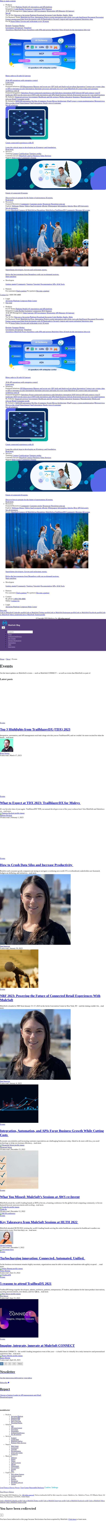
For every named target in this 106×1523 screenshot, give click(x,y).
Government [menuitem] (33, 97)
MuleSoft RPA (15, 1418)
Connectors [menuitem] (37, 9)
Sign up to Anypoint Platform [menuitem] (25, 15)
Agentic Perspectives (14, 640)
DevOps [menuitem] (34, 101)
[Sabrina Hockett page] (12, 813)
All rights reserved (64, 618)
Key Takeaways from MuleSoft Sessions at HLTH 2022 (39, 1222)
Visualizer (27, 28)
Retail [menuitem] (14, 99)
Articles (13, 1469)
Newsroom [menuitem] (47, 204)
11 (14, 1364)
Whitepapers (15, 1466)
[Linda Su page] (9, 1207)
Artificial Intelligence (15, 636)
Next (20, 1364)
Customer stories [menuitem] (36, 204)
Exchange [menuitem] (28, 9)
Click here (72, 1519)
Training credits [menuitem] (35, 154)
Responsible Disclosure (36, 1487)
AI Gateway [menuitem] (70, 11)
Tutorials (36, 284)
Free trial (9, 303)
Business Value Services (18, 1443)
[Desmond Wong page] (12, 1145)
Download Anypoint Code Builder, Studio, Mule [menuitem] (55, 15)
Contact (26, 1487)
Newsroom (14, 1481)
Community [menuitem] (24, 204)
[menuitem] (56, 44)
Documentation (46, 284)
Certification (15, 1439)
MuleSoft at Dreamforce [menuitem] (36, 210)
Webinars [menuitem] (15, 206)
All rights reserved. (28, 1495)
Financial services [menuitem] (21, 97)
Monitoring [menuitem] (51, 11)
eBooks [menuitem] (44, 206)
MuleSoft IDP (15, 1419)
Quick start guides (16, 1452)
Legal (2, 1487)
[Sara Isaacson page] (35, 944)
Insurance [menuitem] (76, 97)
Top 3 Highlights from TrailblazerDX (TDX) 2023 (35, 729)
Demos (13, 1459)
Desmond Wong (6, 1147)
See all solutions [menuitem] (12, 105)
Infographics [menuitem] (62, 206)
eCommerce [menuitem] (42, 101)
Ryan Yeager (4, 753)
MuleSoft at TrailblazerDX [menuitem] (56, 210)
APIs (9, 645)
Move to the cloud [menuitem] (12, 103)
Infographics (15, 1467)
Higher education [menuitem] (65, 97)
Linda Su (3, 1209)
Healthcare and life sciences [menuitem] (48, 97)
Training (29, 284)
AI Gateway (19, 28)
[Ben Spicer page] (10, 1294)
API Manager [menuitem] (60, 11)
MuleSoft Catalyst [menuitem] (26, 156)
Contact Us (4, 295)
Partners (13, 1479)
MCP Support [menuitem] (47, 9)
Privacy (17, 1487)
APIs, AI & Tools (58, 284)
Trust (22, 1487)
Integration (11, 647)
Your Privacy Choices (7, 1492)
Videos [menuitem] (27, 206)
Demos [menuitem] (21, 206)
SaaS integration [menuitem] (36, 103)
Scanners (15, 26)
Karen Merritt (5, 1358)
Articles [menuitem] (70, 206)
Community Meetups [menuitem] (74, 210)
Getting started (11, 284)
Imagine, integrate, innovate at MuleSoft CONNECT (37, 1345)
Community (21, 284)
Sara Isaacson (5, 946)
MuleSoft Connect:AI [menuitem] (19, 210)
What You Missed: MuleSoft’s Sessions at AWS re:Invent (40, 1197)
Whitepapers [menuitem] (52, 206)
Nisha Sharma (5, 1271)
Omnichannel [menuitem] (25, 103)
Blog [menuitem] (75, 206)
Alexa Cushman (6, 1245)
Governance (10, 28)
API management (16, 1428)
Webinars (14, 1457)
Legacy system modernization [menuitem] (82, 101)
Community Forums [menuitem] (28, 158)
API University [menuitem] (83, 206)
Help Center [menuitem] (16, 158)
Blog (12, 1471)
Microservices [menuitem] (99, 101)
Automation (12, 642)
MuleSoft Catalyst (16, 1441)
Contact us (14, 1454)
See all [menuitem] (8, 13)
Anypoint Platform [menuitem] (13, 301)
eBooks (13, 1464)
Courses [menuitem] (15, 154)
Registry (9, 26)
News (10, 634)
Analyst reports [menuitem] (35, 206)
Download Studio (16, 1423)
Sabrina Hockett (6, 815)
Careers (13, 1484)
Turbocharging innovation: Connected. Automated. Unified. (42, 1258)
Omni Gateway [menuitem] (28, 11)
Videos (13, 1461)
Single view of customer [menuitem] (52, 103)
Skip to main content (8, 1)
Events (2, 723)
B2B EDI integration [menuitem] (23, 101)
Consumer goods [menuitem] (23, 99)
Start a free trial (16, 1421)
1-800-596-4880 (19, 599)
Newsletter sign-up (17, 1482)
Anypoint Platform (17, 1416)
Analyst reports (16, 1462)
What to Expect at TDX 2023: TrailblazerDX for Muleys (40, 803)
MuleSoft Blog (14, 625)
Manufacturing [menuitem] (86, 97)
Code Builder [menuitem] (19, 9)
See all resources (12, 208)
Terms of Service (9, 1487)
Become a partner (42, 291)
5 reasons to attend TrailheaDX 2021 (25, 1283)
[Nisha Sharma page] (11, 1269)
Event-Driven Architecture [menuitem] (57, 101)
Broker (21, 26)
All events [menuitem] (86, 210)
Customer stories (16, 1476)
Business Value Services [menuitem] (42, 156)
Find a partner (21, 291)
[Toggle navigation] (3, 627)
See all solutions (16, 1434)
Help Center (15, 1446)
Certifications (24, 154)
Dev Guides (12, 638)
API (12, 1426)
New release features (17, 1474)
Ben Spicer (4, 1296)
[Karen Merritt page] (11, 1356)
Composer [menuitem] (24, 301)
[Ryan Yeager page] (6, 751)
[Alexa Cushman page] (6, 1243)
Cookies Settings (51, 1487)
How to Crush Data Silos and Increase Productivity (36, 865)
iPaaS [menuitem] (69, 101)
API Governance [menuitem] (40, 11)
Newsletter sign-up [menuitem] (58, 204)
